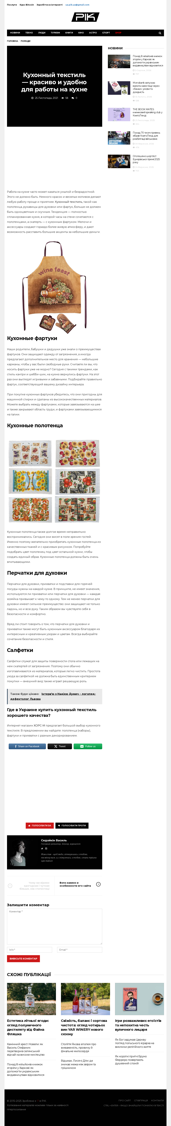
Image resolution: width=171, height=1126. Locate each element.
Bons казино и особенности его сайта (75, 884)
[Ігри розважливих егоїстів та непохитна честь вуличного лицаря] (139, 999)
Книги (69, 32)
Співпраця (141, 1100)
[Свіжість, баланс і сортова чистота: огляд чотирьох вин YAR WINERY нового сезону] (85, 999)
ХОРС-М (39, 725)
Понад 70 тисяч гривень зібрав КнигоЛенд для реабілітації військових (146, 135)
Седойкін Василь (54, 840)
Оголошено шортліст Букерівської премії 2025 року (146, 159)
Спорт (106, 32)
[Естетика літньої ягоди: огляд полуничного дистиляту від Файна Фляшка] (31, 999)
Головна (12, 41)
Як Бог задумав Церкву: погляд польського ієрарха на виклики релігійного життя (134, 1043)
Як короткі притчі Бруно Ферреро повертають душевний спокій (131, 1060)
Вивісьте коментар (23, 958)
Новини (15, 32)
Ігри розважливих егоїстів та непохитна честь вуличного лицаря (138, 1025)
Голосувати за (41, 825)
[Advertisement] (54, 157)
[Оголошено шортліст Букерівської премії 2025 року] (119, 161)
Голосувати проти (74, 825)
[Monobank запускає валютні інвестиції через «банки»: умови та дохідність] (119, 88)
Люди (41, 32)
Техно (29, 32)
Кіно (81, 32)
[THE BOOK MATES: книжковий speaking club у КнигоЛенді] (119, 114)
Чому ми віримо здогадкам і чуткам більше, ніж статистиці (34, 885)
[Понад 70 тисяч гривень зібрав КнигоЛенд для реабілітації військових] (119, 138)
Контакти (157, 1100)
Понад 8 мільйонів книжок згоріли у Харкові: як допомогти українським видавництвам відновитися (148, 61)
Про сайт (125, 1100)
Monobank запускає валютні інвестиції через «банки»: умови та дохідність (146, 87)
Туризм (55, 32)
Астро (93, 32)
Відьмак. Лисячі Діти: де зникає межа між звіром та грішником (78, 1064)
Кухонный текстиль (68, 201)
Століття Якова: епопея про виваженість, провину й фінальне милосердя (78, 1048)
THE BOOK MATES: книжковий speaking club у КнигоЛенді (147, 112)
